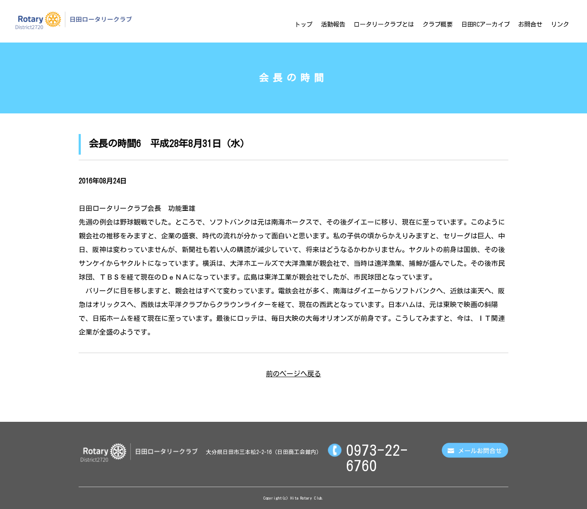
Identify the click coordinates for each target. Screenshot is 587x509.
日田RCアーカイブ (485, 24)
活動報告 (333, 24)
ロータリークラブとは (384, 24)
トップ (303, 24)
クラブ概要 (437, 24)
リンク (560, 24)
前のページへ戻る (293, 373)
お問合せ (530, 24)
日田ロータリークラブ (73, 20)
